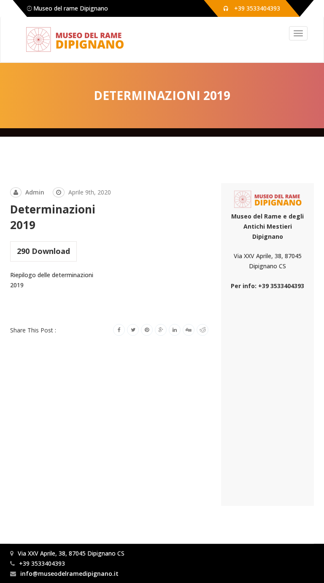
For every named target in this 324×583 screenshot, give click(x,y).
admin (34, 192)
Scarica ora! (29, 305)
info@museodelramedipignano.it (69, 574)
